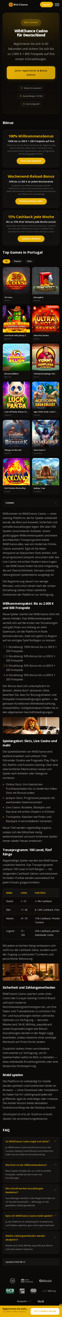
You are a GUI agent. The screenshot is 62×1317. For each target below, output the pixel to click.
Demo (16, 283)
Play (16, 277)
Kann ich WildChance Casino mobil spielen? (29, 1215)
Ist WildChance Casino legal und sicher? (27, 1141)
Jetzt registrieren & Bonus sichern (31, 72)
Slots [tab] (29, 261)
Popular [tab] (17, 261)
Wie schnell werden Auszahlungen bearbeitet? (24, 1190)
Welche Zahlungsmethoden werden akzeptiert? (25, 1237)
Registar (46, 4)
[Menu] (57, 4)
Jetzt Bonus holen (45, 1311)
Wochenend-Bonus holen (31, 201)
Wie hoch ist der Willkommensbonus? (26, 1164)
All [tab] (6, 261)
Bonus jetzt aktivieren (31, 160)
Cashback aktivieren (31, 238)
